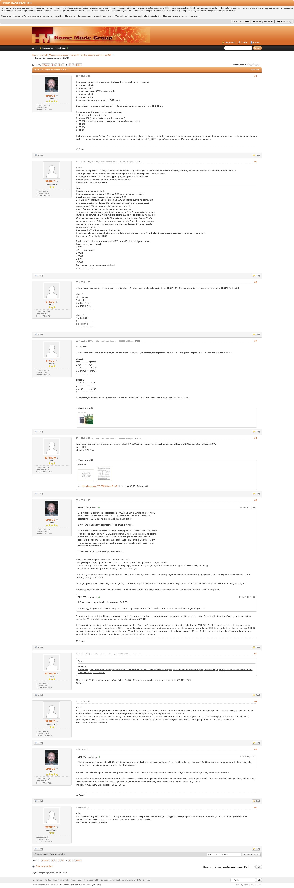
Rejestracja (60, 48)
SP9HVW (50, 458)
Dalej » (78, 65)
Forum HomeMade (40, 55)
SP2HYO (50, 181)
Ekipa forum (38, 880)
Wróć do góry (76, 880)
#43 (255, 282)
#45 (255, 438)
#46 (255, 500)
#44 (255, 341)
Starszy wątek (41, 854)
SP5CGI (50, 302)
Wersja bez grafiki (91, 880)
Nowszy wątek (56, 854)
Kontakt (48, 880)
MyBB (77, 885)
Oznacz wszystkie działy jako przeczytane (118, 880)
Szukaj (244, 42)
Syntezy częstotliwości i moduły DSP (96, 55)
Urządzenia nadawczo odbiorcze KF (64, 55)
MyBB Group (96, 885)
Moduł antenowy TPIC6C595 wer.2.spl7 (99, 486)
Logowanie (47, 48)
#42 (255, 162)
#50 (255, 807)
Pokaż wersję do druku (44, 866)
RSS (139, 880)
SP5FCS (50, 95)
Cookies (146, 880)
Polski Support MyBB (66, 885)
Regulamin (230, 42)
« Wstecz (45, 65)
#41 (255, 76)
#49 (255, 749)
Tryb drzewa (255, 69)
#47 (255, 654)
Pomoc (256, 42)
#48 (255, 701)
